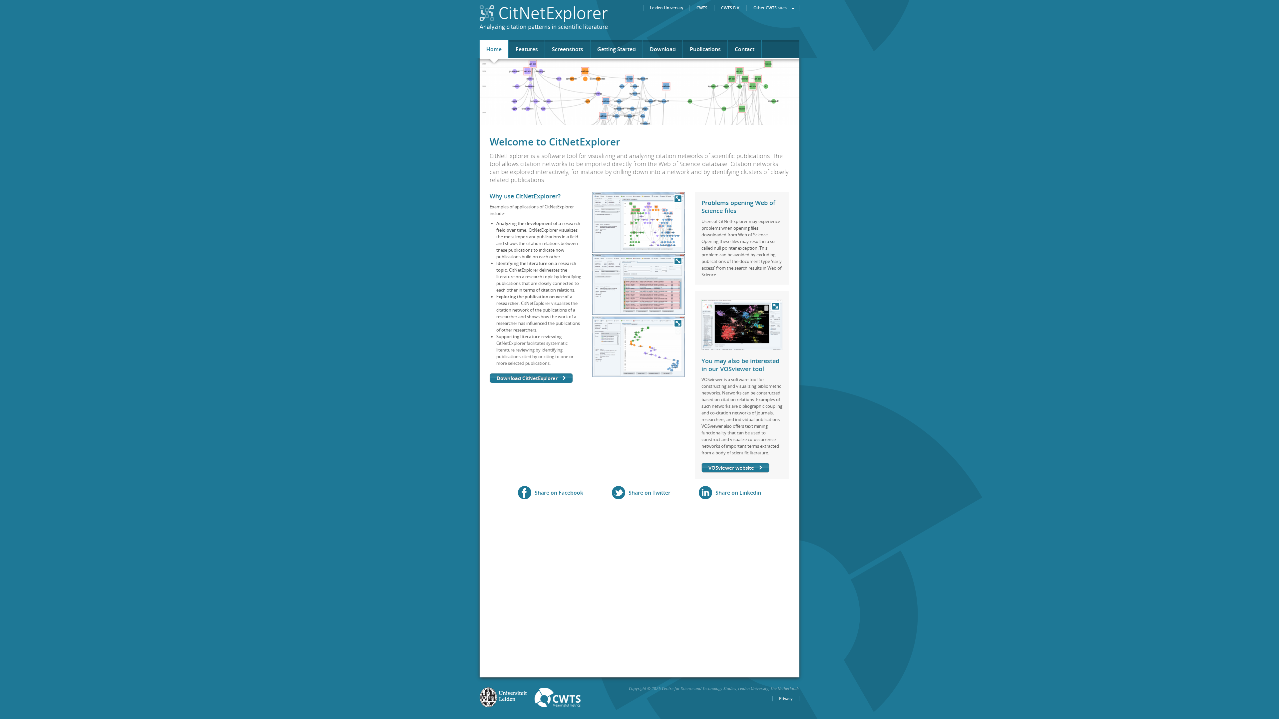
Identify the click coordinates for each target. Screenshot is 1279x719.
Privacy (785, 698)
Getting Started (616, 49)
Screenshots (567, 49)
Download (663, 49)
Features (527, 49)
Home (494, 49)
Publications (705, 49)
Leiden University (666, 8)
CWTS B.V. (730, 8)
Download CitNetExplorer (527, 378)
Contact (744, 49)
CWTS (701, 8)
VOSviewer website (731, 467)
